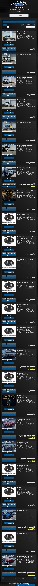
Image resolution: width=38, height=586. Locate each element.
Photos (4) (4, 138)
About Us (16, 582)
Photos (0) (4, 230)
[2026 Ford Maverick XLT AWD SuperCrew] (9, 469)
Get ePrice (32, 231)
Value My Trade (12, 48)
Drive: (18, 38)
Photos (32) (4, 572)
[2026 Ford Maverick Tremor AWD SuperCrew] (9, 446)
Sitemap (20, 583)
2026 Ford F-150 (24, 350)
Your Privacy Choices (24, 583)
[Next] (34, 25)
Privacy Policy (22, 582)
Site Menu (19, 15)
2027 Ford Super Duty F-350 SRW (25, 260)
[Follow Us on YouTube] (20, 11)
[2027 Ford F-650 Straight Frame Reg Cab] (9, 286)
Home (14, 582)
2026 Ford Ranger (23, 396)
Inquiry (8, 48)
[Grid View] (4, 25)
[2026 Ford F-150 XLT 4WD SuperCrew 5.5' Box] (9, 377)
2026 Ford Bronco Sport (24, 420)
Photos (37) (4, 366)
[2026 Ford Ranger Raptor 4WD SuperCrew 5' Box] (9, 400)
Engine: (18, 36)
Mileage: (27, 35)
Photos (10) (4, 70)
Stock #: (18, 35)
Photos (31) (4, 527)
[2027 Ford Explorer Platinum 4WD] (9, 331)
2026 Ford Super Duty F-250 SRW (25, 556)
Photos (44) (5, 184)
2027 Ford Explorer (25, 214)
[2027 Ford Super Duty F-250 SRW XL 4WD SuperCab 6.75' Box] (9, 240)
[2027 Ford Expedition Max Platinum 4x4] (9, 171)
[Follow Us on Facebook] (18, 11)
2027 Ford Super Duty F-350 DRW (25, 191)
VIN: (26, 38)
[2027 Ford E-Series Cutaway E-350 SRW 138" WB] (9, 58)
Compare (9, 42)
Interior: (27, 37)
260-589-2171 (26, 9)
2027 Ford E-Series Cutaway (25, 32)
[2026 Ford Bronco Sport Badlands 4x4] (9, 423)
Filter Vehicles (19, 22)
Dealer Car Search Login (12, 583)
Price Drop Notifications (9, 44)
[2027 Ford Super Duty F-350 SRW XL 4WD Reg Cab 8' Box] (9, 263)
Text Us (9, 50)
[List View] (6, 25)
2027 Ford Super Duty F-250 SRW (25, 237)
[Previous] (22, 25)
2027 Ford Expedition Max (24, 168)
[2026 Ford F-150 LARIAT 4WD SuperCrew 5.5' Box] (9, 354)
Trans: (18, 37)
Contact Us (19, 582)
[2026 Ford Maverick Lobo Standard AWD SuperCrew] (9, 514)
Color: (27, 36)
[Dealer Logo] (19, 4)
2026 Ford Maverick (22, 442)
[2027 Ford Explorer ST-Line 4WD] (9, 218)
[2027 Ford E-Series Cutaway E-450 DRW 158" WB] (9, 35)
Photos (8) (4, 48)
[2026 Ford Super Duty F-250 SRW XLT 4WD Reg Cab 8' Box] (9, 560)
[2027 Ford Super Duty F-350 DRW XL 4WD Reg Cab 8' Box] (9, 195)
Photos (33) (5, 435)
